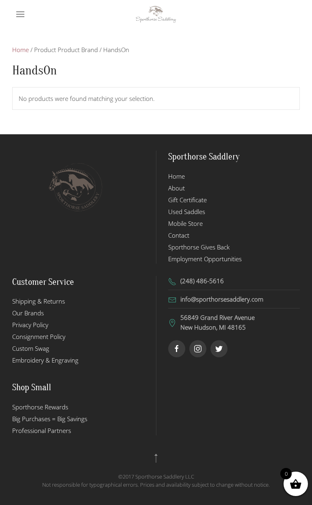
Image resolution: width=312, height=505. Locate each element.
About (176, 188)
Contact (178, 235)
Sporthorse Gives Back (199, 247)
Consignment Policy (38, 336)
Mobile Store (185, 223)
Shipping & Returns (38, 301)
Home (20, 50)
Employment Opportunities (205, 259)
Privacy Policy (30, 325)
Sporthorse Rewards (40, 407)
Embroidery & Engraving (45, 360)
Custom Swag (30, 348)
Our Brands (28, 313)
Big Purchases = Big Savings (49, 419)
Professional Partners (41, 430)
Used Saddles (186, 212)
